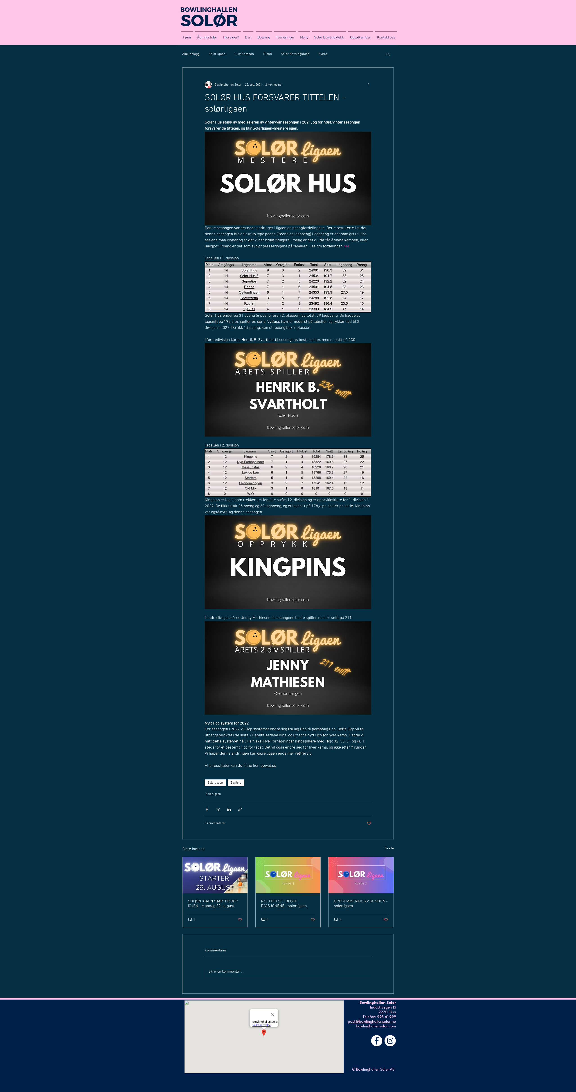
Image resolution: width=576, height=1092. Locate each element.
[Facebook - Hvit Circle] (376, 1040)
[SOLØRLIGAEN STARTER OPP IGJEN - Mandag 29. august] (215, 875)
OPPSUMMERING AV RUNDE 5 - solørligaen (361, 903)
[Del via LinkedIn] (229, 809)
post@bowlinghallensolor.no (372, 1022)
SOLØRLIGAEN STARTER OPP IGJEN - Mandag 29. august (213, 903)
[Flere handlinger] (368, 84)
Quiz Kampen (244, 54)
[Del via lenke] (240, 809)
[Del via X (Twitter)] (218, 809)
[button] (388, 54)
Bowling (236, 783)
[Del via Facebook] (207, 809)
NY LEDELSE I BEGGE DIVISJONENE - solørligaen (284, 903)
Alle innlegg (191, 54)
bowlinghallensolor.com (376, 1026)
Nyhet (322, 54)
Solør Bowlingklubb (295, 54)
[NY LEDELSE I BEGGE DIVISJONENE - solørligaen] (288, 875)
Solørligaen (217, 54)
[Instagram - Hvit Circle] (390, 1040)
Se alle (389, 848)
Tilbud (267, 54)
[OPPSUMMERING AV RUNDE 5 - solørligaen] (361, 875)
